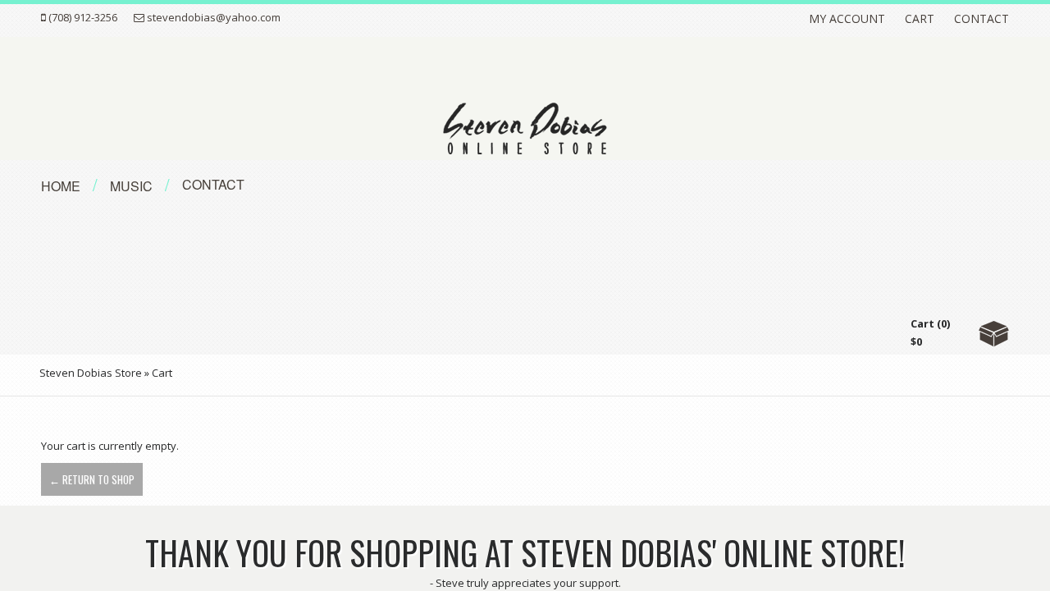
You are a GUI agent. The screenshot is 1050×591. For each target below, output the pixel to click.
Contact (981, 18)
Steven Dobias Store (90, 372)
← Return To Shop (92, 479)
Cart (919, 18)
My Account (847, 18)
